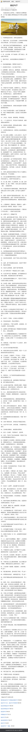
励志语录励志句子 (5, 705)
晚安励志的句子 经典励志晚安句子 (9, 700)
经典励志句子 (4, 714)
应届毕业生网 (6, 1)
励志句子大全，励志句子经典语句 (9, 703)
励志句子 (18, 1)
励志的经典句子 (5, 720)
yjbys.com (17, 730)
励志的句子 (4, 711)
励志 (13, 1)
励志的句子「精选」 (6, 726)
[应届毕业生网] (1, 1)
